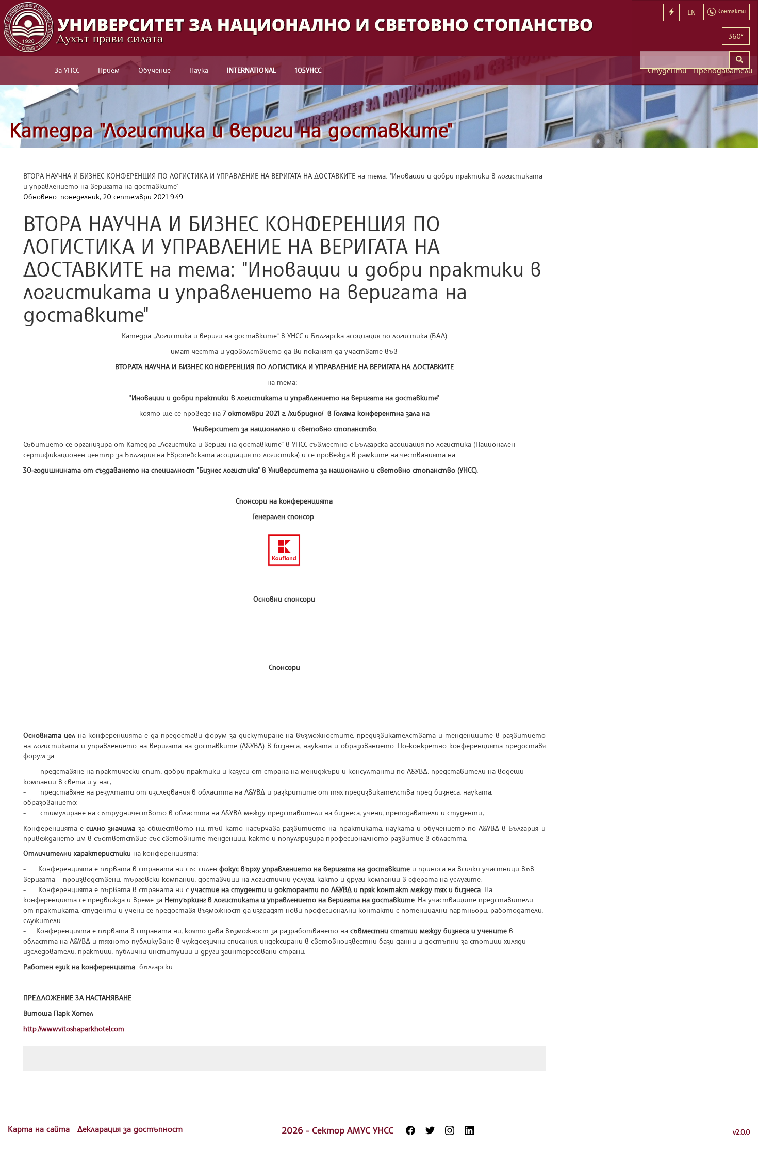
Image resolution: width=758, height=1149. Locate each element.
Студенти (667, 70)
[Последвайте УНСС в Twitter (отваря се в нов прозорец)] (430, 1130)
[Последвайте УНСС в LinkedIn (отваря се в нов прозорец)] (469, 1130)
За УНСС (67, 70)
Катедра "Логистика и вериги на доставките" (231, 129)
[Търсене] (739, 60)
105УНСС (308, 70)
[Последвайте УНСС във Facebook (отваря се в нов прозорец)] (410, 1130)
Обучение (154, 70)
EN (691, 12)
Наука (198, 70)
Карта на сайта (40, 1129)
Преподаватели (722, 70)
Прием (109, 70)
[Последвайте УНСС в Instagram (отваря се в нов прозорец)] (449, 1130)
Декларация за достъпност (130, 1129)
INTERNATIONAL (251, 70)
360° (736, 35)
